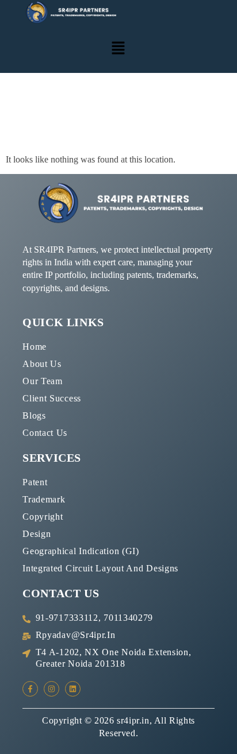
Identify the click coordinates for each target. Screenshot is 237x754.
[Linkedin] (73, 689)
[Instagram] (51, 689)
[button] (118, 48)
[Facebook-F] (30, 689)
